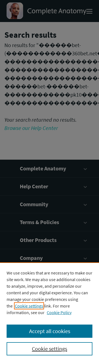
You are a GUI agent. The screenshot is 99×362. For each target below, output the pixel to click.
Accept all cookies (49, 331)
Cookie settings (29, 306)
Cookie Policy (59, 312)
